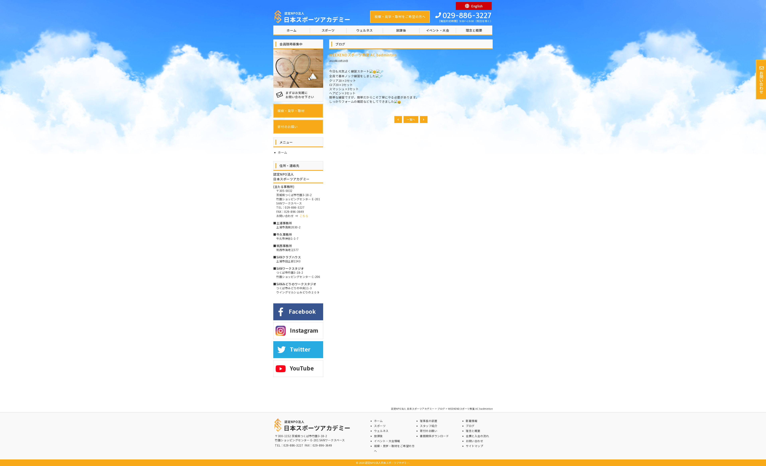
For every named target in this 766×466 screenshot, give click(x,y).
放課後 (401, 30)
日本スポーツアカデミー (317, 17)
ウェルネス (364, 30)
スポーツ (328, 30)
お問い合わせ (474, 441)
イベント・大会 (437, 30)
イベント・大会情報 (387, 441)
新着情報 (471, 421)
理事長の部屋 (428, 421)
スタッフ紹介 (428, 426)
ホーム (292, 30)
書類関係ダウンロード (434, 436)
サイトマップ (474, 446)
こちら (304, 216)
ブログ (470, 426)
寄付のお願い (287, 126)
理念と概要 (474, 30)
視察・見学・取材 (291, 110)
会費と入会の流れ (477, 436)
